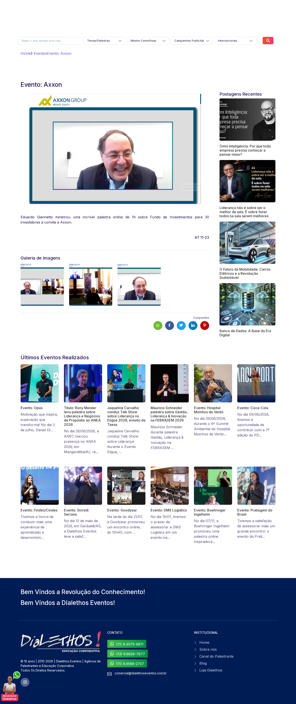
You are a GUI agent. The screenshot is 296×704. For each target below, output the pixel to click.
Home (26, 53)
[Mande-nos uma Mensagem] (11, 686)
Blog (203, 663)
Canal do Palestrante (216, 656)
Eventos (40, 53)
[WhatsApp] (157, 325)
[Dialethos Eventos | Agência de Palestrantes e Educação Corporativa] (61, 642)
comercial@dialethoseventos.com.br (141, 673)
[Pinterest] (204, 325)
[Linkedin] (193, 325)
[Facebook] (169, 325)
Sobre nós (208, 649)
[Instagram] (25, 682)
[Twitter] (181, 325)
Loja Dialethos (210, 670)
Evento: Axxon (59, 53)
